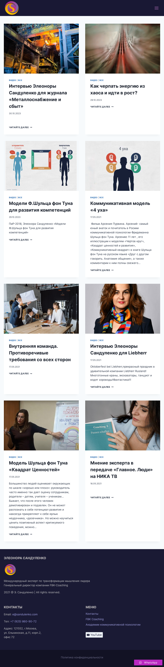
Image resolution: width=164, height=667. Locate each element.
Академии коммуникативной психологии (113, 624)
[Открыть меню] (156, 8)
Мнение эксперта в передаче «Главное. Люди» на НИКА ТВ (121, 469)
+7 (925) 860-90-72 (23, 621)
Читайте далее (20, 127)
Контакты (92, 613)
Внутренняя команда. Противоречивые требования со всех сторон (40, 352)
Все (20, 80)
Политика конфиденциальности (82, 657)
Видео (12, 80)
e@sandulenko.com (25, 614)
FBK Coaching (95, 619)
